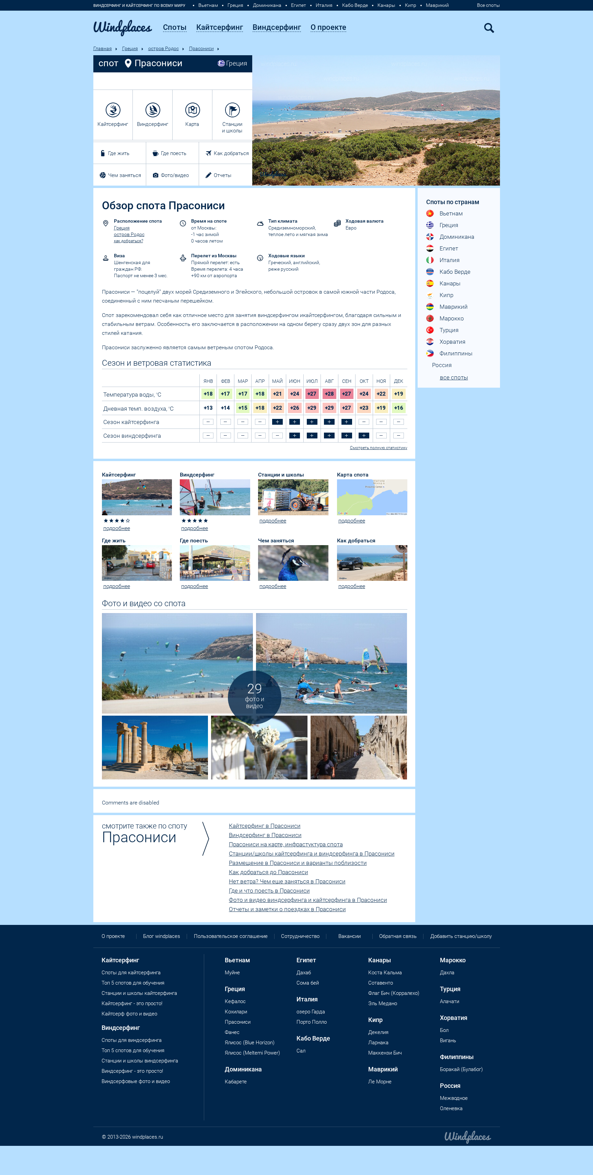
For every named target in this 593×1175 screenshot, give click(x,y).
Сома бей (307, 983)
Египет (298, 5)
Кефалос (235, 1001)
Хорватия (452, 341)
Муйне (232, 973)
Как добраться (231, 153)
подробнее (116, 528)
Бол (444, 1030)
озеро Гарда (310, 1012)
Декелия (378, 1032)
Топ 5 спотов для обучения (133, 983)
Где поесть (173, 153)
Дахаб (303, 973)
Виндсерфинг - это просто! (132, 1071)
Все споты (488, 5)
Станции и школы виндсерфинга (140, 1061)
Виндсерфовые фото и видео (136, 1081)
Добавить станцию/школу (461, 936)
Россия (442, 365)
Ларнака (378, 1042)
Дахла (447, 973)
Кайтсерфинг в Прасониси (265, 826)
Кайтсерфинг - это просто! (132, 1003)
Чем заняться (124, 175)
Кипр (410, 5)
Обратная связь (398, 936)
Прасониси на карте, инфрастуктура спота (286, 844)
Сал (300, 1051)
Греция (235, 5)
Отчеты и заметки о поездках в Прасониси (287, 909)
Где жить (118, 153)
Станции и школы (232, 127)
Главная (102, 48)
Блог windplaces (161, 936)
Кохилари (236, 1012)
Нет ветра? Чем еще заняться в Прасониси (287, 881)
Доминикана (267, 5)
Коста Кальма (385, 973)
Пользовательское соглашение (231, 936)
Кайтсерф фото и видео (129, 1014)
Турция (449, 330)
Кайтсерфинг (112, 124)
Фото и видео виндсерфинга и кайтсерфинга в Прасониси (308, 900)
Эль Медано (382, 1003)
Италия (324, 5)
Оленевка (451, 1108)
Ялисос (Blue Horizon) (250, 1042)
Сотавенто (380, 983)
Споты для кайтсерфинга (131, 973)
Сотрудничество (300, 936)
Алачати (449, 1001)
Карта (192, 124)
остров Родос (163, 48)
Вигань (448, 1040)
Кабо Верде (355, 5)
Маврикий (437, 5)
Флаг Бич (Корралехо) (393, 993)
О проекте (113, 936)
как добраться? (128, 240)
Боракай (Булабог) (461, 1069)
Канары (386, 5)
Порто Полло (311, 1022)
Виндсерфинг (152, 124)
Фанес (232, 1032)
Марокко (452, 318)
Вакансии (349, 936)
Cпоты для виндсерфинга (132, 1040)
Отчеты (222, 175)
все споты (454, 377)
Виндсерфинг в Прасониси (265, 835)
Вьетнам (208, 5)
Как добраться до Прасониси (268, 872)
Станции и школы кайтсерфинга (139, 993)
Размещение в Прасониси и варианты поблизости (298, 863)
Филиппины (456, 353)
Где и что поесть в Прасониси (269, 891)
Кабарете (236, 1082)
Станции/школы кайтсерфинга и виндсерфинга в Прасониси (312, 853)
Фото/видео (175, 175)
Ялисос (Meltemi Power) (252, 1053)
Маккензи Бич (385, 1053)
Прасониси (201, 48)
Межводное (454, 1098)
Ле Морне (380, 1082)
